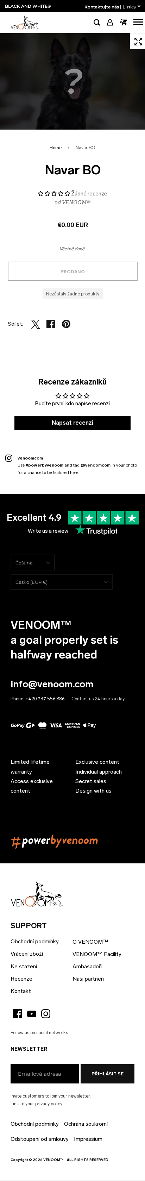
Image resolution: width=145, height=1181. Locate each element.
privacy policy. (49, 1103)
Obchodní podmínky (35, 941)
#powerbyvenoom (44, 465)
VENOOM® (76, 202)
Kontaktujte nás (101, 7)
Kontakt (21, 991)
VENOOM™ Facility (96, 954)
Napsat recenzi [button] (72, 422)
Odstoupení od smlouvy (40, 1139)
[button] (54, 193)
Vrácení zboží (27, 953)
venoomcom (30, 458)
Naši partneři (88, 978)
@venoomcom (96, 465)
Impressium (88, 1139)
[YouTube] (31, 1013)
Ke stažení (24, 966)
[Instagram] (45, 1013)
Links (129, 7)
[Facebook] (17, 1013)
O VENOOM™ (90, 941)
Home (56, 147)
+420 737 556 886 (44, 698)
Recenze (21, 978)
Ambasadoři (87, 966)
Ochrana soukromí (86, 1123)
